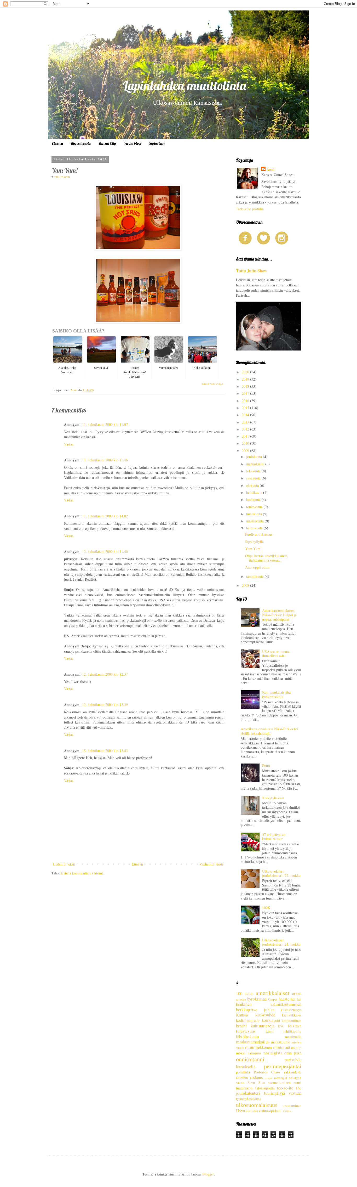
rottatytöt (295, 1078)
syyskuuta (254, 478)
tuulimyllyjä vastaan (283, 1093)
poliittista (243, 1072)
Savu (251, 1082)
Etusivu (57, 143)
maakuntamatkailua (252, 1042)
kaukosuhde (265, 1015)
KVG (281, 1026)
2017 (246, 393)
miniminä (281, 1047)
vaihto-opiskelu (270, 1110)
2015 (246, 407)
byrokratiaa (257, 999)
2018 (246, 386)
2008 (246, 585)
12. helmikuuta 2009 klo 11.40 (105, 551)
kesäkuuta (254, 499)
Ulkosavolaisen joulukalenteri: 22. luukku (281, 873)
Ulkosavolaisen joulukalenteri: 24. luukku (281, 942)
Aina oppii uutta (257, 567)
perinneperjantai (282, 1066)
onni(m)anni (62, 176)
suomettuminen (279, 1082)
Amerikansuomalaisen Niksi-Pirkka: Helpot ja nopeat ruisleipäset (279, 615)
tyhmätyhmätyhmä (248, 1098)
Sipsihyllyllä (254, 541)
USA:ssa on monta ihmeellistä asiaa (276, 653)
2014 (246, 414)
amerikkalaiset (272, 993)
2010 (246, 443)
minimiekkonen (258, 1047)
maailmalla (293, 1036)
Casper (272, 999)
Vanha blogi (132, 143)
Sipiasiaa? (157, 143)
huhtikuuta (254, 513)
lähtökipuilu (292, 1031)
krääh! (241, 1026)
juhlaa (269, 1010)
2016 (246, 400)
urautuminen (292, 1105)
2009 (246, 450)
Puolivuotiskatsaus (258, 534)
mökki (240, 1052)
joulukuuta (254, 456)
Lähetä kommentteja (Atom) (82, 873)
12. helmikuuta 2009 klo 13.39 (105, 704)
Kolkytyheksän (273, 797)
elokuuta (253, 485)
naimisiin (254, 1052)
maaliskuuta (255, 520)
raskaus (256, 1077)
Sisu (261, 1082)
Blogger (208, 1174)
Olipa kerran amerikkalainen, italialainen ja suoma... (266, 558)
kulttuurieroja (262, 1026)
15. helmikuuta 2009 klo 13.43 (105, 750)
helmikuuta (255, 527)
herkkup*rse (246, 1010)
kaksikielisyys (291, 1009)
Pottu (266, 765)
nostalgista (272, 1053)
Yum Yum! (253, 548)
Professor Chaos (267, 1072)
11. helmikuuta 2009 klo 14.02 (105, 515)
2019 (246, 379)
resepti (269, 1078)
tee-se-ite (285, 1088)
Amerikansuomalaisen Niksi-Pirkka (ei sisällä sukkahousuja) (269, 731)
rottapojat (280, 1078)
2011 (246, 436)
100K (266, 907)
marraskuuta (255, 463)
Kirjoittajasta (81, 143)
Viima (287, 1111)
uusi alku (252, 1111)
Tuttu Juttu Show (251, 271)
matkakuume (280, 1041)
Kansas (242, 1015)
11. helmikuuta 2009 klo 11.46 (105, 459)
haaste (284, 999)
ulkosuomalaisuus (256, 1105)
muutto (296, 1047)
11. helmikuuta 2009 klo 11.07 (105, 424)
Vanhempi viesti (211, 864)
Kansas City (107, 143)
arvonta (241, 999)
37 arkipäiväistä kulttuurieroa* (273, 836)
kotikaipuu (271, 1020)
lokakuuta (254, 470)
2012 (246, 429)
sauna (240, 1082)
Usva (240, 1110)
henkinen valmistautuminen (268, 1004)
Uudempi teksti (64, 864)
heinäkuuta (254, 492)
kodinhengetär (248, 1020)
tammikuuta (255, 576)
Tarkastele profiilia (250, 208)
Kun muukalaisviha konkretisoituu (276, 694)
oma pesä (292, 1053)
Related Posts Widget (212, 384)
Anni (270, 169)
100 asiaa (244, 993)
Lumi (270, 1031)
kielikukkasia (291, 1015)
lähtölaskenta (247, 1036)
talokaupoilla (264, 1088)
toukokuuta (255, 506)
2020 (246, 371)
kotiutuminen (291, 1020)
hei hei (296, 999)
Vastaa (68, 444)
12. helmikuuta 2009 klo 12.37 (105, 674)
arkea (296, 993)
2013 (246, 422)
